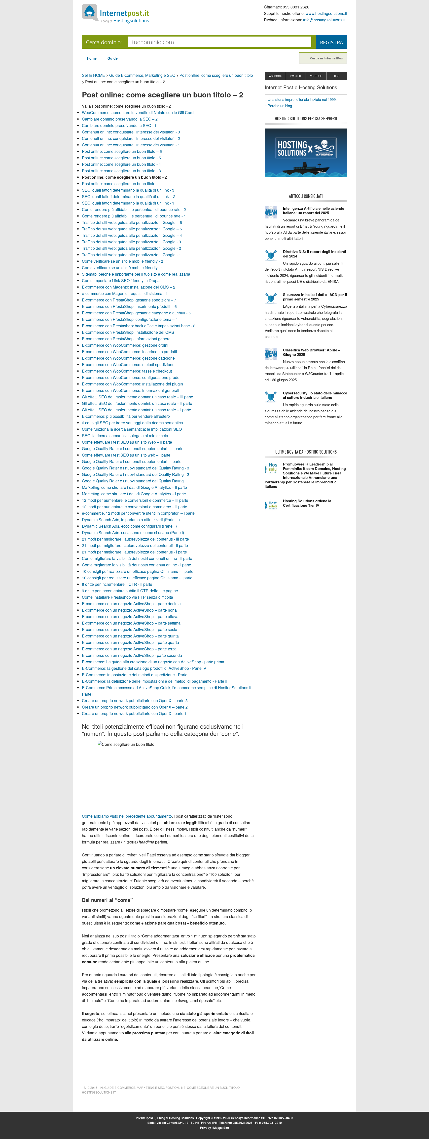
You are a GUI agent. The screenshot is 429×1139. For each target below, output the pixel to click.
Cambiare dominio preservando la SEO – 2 (120, 119)
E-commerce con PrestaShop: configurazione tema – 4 (130, 319)
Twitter (295, 76)
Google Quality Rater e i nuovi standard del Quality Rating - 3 (135, 468)
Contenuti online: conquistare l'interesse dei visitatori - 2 (131, 138)
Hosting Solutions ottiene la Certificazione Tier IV (307, 503)
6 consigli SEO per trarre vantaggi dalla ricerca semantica (132, 422)
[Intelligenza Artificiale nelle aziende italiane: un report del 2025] (274, 214)
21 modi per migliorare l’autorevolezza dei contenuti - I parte (134, 552)
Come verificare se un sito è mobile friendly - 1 (122, 267)
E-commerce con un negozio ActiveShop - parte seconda (132, 655)
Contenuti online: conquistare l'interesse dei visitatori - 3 (131, 132)
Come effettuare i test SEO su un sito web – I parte (126, 455)
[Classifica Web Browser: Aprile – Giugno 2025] (274, 356)
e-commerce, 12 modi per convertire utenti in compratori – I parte (138, 513)
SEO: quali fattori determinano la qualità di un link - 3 (128, 190)
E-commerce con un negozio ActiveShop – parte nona (129, 610)
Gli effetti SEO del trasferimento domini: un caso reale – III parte (137, 397)
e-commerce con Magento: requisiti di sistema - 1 (125, 293)
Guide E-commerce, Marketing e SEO (142, 75)
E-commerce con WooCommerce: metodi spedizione (128, 364)
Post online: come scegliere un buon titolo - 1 (121, 183)
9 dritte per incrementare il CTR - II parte (117, 584)
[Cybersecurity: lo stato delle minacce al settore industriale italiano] (274, 399)
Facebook (275, 76)
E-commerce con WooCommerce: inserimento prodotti (129, 351)
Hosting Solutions (181, 1118)
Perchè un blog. (280, 105)
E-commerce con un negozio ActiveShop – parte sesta (129, 629)
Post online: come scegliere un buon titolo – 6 (122, 151)
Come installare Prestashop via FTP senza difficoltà (127, 597)
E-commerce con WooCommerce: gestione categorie (128, 358)
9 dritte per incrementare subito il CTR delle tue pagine (130, 590)
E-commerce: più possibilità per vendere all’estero (126, 416)
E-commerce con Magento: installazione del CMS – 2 (128, 287)
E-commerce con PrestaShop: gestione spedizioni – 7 (129, 300)
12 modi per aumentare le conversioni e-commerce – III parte (135, 500)
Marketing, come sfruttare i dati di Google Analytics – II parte (134, 487)
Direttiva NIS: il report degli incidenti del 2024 (314, 254)
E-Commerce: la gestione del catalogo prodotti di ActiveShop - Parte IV (144, 668)
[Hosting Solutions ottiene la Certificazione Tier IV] (274, 507)
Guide (112, 58)
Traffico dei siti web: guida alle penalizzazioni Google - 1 (131, 254)
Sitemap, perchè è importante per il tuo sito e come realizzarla (136, 274)
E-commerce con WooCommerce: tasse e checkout (127, 371)
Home (92, 58)
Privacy (205, 1127)
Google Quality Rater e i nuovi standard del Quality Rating (133, 481)
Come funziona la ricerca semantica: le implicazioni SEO (132, 429)
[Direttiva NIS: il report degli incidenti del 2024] (274, 257)
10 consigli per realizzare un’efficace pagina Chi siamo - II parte (137, 571)
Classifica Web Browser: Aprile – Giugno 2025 (311, 352)
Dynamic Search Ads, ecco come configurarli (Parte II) (129, 526)
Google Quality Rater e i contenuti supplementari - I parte (131, 461)
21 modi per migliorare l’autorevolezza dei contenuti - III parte (135, 539)
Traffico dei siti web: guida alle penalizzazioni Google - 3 (131, 242)
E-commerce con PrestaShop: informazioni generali (127, 338)
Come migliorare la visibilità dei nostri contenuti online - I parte (136, 565)
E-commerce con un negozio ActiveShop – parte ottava (130, 616)
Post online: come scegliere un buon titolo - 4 (121, 164)
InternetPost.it (115, 14)
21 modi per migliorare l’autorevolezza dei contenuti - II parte (135, 545)
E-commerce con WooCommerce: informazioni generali (130, 390)
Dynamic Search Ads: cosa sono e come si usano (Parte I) (133, 532)
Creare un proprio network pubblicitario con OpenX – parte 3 (135, 700)
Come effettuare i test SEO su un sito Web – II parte (127, 442)
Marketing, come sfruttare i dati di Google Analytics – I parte (134, 494)
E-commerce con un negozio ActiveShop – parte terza (129, 649)
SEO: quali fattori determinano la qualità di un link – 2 (128, 196)
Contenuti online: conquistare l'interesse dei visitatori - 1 (131, 145)
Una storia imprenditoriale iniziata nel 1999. (302, 99)
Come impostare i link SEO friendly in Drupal (121, 280)
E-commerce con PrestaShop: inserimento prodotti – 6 (129, 306)
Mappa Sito (221, 1127)
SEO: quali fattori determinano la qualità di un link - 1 (128, 203)
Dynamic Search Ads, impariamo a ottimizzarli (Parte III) (131, 519)
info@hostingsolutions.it (324, 20)
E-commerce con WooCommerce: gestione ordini (125, 345)
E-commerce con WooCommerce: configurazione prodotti (132, 377)
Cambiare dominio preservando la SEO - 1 (119, 125)
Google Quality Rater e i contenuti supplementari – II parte (132, 448)
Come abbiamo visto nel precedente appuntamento (127, 816)
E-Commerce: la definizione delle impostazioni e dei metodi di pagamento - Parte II (154, 681)
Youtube (316, 76)
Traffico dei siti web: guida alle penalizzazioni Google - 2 (131, 248)
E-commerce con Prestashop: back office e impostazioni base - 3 (138, 326)
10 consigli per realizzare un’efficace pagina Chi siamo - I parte (137, 578)
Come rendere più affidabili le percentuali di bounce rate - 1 (134, 216)
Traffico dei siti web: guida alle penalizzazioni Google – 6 (132, 222)
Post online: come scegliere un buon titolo (216, 75)
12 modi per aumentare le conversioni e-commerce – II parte (134, 506)
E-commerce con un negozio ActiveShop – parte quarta (130, 642)
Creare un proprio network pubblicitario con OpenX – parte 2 (135, 707)
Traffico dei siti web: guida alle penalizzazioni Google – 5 (132, 229)
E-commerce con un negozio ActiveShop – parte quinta (130, 636)
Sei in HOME (93, 75)
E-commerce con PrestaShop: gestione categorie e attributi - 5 (136, 313)
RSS (336, 76)
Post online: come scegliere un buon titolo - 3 (121, 170)
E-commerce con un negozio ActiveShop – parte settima (131, 623)
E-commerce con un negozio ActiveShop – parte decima (131, 603)
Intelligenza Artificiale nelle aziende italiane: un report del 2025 (313, 210)
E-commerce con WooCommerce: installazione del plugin (132, 384)
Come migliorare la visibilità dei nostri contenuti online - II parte (137, 558)
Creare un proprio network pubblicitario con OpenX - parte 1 (134, 713)
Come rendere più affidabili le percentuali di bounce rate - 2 (134, 209)
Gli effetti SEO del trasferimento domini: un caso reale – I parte (136, 410)
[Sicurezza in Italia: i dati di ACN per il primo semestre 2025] (274, 300)
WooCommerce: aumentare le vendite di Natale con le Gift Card (138, 112)
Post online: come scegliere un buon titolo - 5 (121, 158)
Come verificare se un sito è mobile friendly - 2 (122, 261)
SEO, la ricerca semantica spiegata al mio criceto (125, 435)
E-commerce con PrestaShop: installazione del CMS (128, 332)
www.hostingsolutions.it (326, 13)
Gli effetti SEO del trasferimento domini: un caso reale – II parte (137, 403)
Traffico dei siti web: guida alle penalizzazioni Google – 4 (132, 235)
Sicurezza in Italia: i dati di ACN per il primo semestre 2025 (315, 297)
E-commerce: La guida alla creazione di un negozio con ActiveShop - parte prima (153, 662)
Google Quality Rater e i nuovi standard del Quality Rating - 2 (135, 474)
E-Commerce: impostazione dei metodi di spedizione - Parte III (136, 674)
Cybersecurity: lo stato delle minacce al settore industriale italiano (315, 395)
